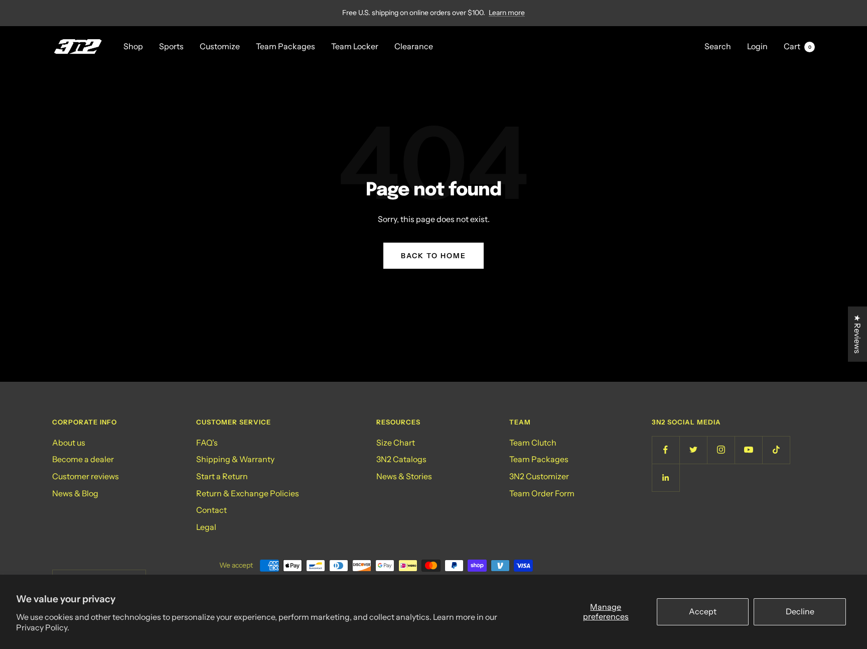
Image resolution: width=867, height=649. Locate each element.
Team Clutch (532, 443)
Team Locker (354, 46)
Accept (702, 611)
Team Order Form (541, 493)
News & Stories (404, 476)
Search (717, 46)
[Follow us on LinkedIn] (665, 477)
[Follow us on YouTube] (748, 450)
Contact (211, 510)
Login (757, 46)
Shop (133, 46)
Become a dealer (83, 459)
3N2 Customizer (539, 476)
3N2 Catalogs (401, 459)
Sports (171, 46)
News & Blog (75, 493)
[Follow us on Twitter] (693, 450)
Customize (220, 46)
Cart (797, 46)
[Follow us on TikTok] (776, 450)
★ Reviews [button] (857, 334)
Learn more (507, 12)
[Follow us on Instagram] (721, 450)
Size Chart (395, 443)
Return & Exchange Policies (247, 493)
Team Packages (285, 46)
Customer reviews (85, 476)
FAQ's (207, 443)
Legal (206, 527)
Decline (800, 611)
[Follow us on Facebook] (665, 450)
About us (68, 443)
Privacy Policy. (42, 627)
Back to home (433, 255)
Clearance (413, 46)
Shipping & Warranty (235, 459)
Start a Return (222, 476)
